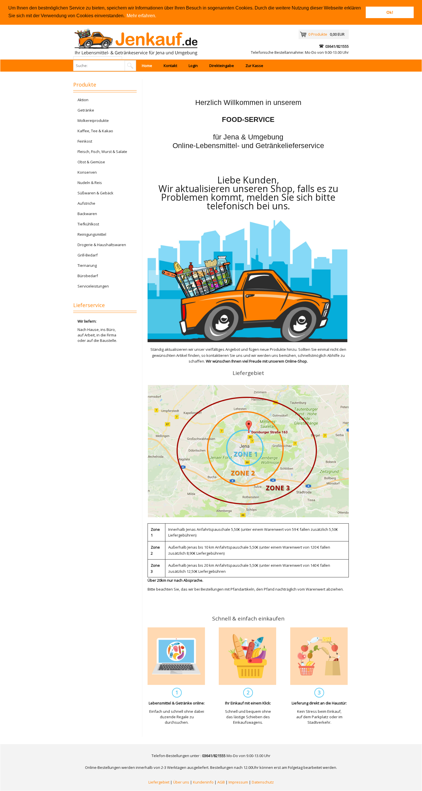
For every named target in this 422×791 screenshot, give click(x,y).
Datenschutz (263, 782)
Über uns (181, 782)
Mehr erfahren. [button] (141, 15)
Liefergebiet (158, 782)
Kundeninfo (203, 782)
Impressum (238, 782)
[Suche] (130, 65)
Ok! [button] (389, 12)
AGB (221, 782)
